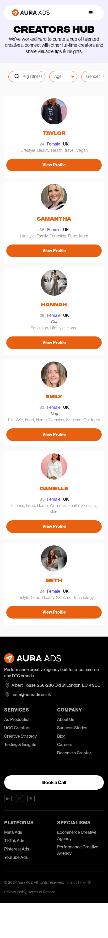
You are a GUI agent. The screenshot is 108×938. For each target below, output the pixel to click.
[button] (91, 12)
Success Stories (72, 727)
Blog (61, 736)
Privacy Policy (15, 892)
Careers (64, 744)
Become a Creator (74, 752)
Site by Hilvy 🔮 (78, 882)
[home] (29, 12)
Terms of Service (42, 892)
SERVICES (16, 710)
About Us (65, 719)
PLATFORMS (19, 822)
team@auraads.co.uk (31, 694)
